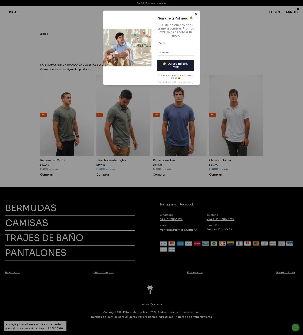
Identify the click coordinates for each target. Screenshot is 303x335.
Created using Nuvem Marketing (176, 82)
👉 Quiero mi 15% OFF (175, 65)
